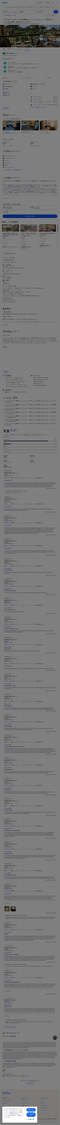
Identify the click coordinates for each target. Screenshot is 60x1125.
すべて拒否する (31, 1114)
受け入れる (31, 1110)
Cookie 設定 (31, 1119)
